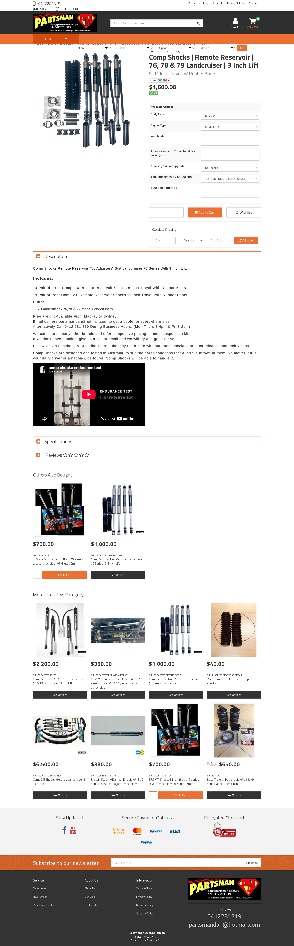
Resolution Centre (44, 905)
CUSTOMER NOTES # (164, 188)
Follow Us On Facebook (54, 346)
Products (193, 3)
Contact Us (254, 3)
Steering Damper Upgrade (167, 166)
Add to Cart (207, 212)
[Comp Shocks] (140, 532)
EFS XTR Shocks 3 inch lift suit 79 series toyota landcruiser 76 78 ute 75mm (58, 561)
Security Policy (144, 913)
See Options (118, 575)
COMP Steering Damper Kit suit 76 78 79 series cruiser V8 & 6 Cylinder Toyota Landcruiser (116, 683)
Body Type (157, 114)
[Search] (198, 23)
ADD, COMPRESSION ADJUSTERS (171, 177)
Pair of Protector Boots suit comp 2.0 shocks (230, 681)
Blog (205, 3)
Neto (160, 940)
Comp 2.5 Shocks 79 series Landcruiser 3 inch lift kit (59, 781)
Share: (154, 80)
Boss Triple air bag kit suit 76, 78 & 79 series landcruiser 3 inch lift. (230, 781)
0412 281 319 (77, 327)
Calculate (247, 240)
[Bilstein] (140, 752)
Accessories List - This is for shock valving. (173, 153)
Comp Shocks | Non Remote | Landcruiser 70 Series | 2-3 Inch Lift (117, 561)
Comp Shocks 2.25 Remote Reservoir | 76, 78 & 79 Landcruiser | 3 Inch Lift (59, 681)
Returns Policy (144, 905)
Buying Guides (235, 3)
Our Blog (90, 896)
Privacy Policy (144, 896)
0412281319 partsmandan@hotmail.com (56, 6)
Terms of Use (144, 888)
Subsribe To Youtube (99, 346)
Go (242, 48)
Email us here (45, 322)
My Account (40, 888)
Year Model (158, 136)
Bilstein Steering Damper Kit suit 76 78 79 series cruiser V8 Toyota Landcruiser (117, 781)
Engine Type (158, 125)
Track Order (40, 896)
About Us (217, 3)
